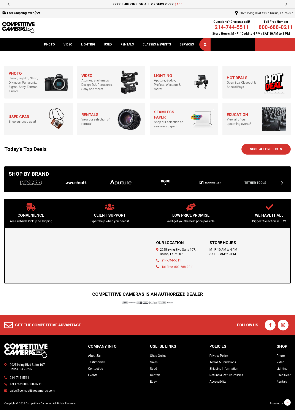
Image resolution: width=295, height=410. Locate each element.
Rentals (127, 44)
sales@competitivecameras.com (32, 390)
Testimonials (97, 362)
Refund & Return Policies (226, 375)
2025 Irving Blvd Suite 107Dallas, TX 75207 (27, 367)
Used (108, 44)
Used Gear (284, 375)
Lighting (88, 44)
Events (92, 375)
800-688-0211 (276, 27)
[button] (8, 4)
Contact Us (95, 368)
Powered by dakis (280, 403)
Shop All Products (266, 149)
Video (67, 44)
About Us (94, 355)
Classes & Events (157, 44)
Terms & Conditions (222, 362)
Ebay (153, 381)
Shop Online (158, 355)
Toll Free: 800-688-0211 (178, 267)
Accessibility (217, 381)
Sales (154, 362)
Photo (49, 44)
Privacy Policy (218, 355)
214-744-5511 (232, 27)
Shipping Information (223, 368)
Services (187, 44)
